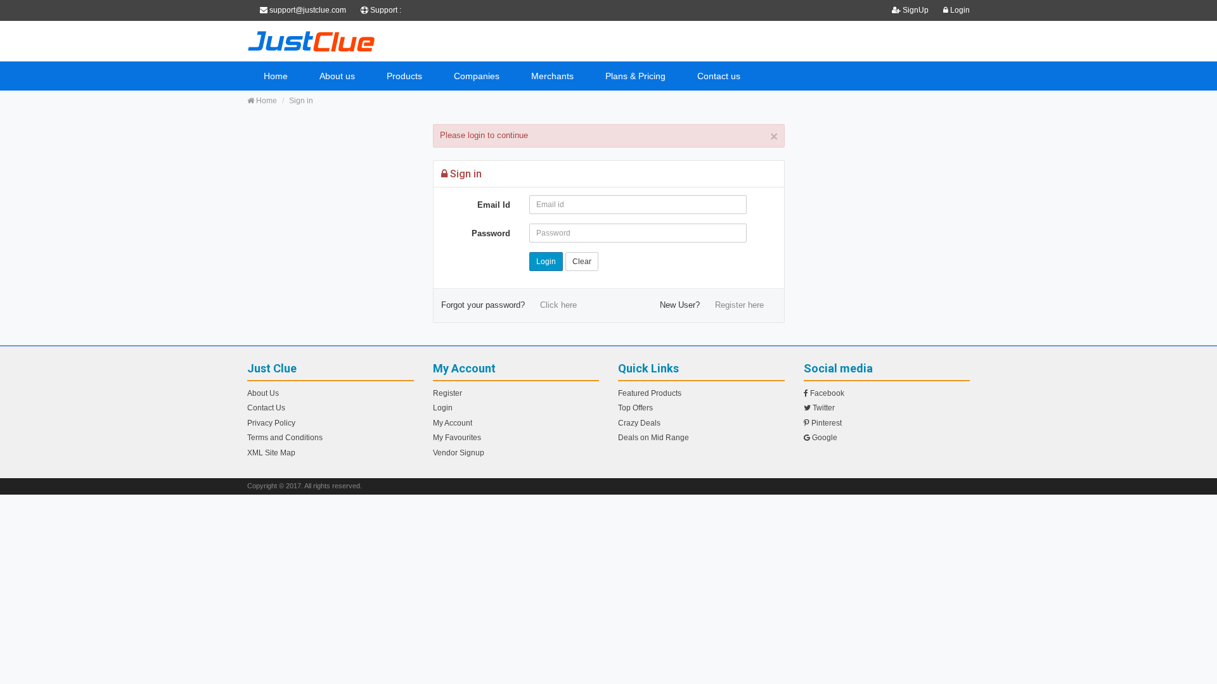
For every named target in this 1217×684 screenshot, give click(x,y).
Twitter (823, 407)
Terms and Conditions (285, 437)
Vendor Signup (458, 452)
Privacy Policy (271, 423)
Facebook (826, 393)
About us (337, 76)
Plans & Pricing (635, 76)
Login (959, 10)
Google (823, 437)
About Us (263, 393)
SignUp (915, 10)
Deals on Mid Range (653, 437)
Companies (476, 76)
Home (276, 76)
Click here (558, 305)
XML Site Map (271, 452)
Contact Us (266, 407)
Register (447, 393)
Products (404, 76)
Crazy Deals (639, 423)
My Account (452, 423)
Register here (739, 305)
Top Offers (635, 407)
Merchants (552, 76)
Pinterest (825, 423)
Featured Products (649, 393)
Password (491, 233)
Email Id (493, 205)
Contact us (718, 76)
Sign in (301, 100)
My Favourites (457, 437)
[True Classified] (361, 41)
